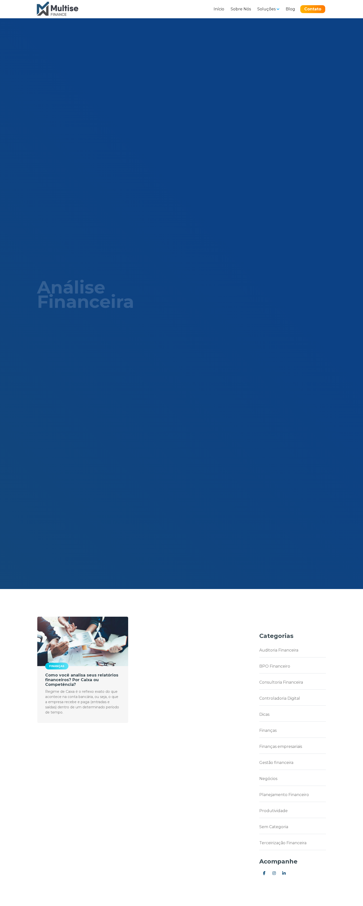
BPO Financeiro (274, 666)
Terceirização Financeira (282, 843)
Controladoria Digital (279, 698)
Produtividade (273, 810)
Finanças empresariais (280, 746)
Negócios (268, 778)
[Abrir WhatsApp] (350, 893)
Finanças (56, 666)
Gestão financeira (276, 762)
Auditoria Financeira (278, 650)
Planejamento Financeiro (284, 794)
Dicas (264, 714)
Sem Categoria (273, 826)
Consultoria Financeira (281, 682)
